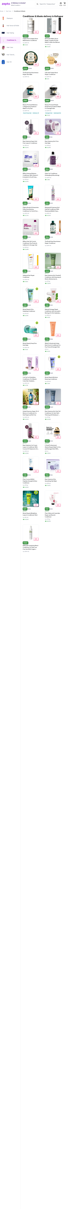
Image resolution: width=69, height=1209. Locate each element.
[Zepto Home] (6, 4)
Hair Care (8, 11)
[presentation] (4, 11)
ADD (35, 32)
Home (1, 11)
